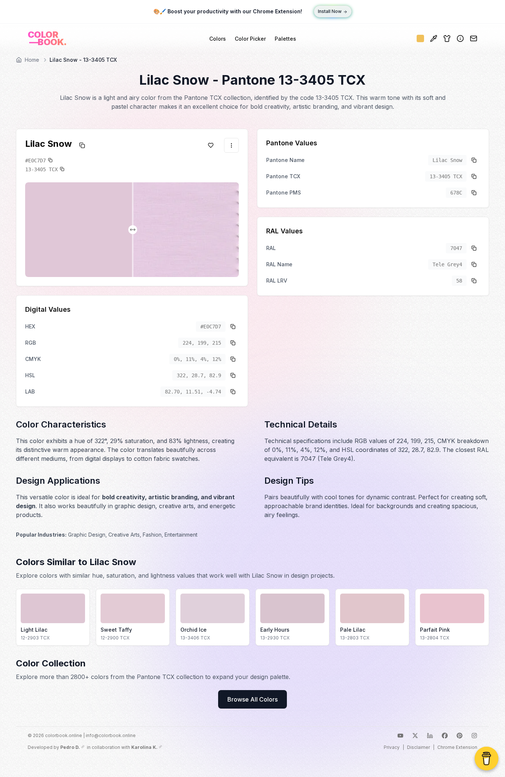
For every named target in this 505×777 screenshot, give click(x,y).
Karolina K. (144, 747)
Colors (217, 39)
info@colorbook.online (111, 735)
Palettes (285, 39)
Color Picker (250, 39)
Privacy (392, 747)
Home (32, 60)
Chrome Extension (457, 747)
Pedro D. (70, 747)
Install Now (330, 11)
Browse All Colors (252, 699)
